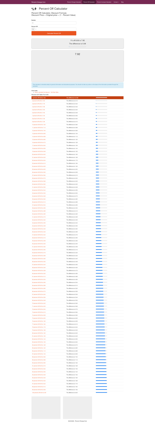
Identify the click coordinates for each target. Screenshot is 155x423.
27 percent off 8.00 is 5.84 (38, 175)
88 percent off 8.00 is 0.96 (38, 357)
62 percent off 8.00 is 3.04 (38, 279)
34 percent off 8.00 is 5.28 (38, 196)
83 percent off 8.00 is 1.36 (38, 342)
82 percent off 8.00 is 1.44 (38, 339)
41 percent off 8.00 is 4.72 (38, 217)
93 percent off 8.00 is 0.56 (38, 372)
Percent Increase (104, 2)
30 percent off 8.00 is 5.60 (38, 184)
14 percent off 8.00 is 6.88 (38, 136)
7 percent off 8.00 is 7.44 (38, 115)
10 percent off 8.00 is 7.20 (38, 124)
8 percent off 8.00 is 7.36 (38, 118)
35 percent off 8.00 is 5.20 (38, 199)
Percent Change (74, 2)
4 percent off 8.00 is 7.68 (38, 106)
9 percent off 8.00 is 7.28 (38, 121)
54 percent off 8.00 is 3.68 (38, 255)
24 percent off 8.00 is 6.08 (38, 166)
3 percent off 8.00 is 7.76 (38, 103)
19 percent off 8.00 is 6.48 (38, 151)
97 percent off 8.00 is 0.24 (38, 383)
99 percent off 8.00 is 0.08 (38, 389)
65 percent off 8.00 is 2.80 (38, 288)
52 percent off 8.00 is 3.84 (38, 249)
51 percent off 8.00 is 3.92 (38, 246)
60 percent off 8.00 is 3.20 (38, 273)
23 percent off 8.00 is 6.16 (38, 163)
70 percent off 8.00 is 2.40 (38, 303)
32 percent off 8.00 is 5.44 (38, 190)
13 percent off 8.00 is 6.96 (38, 133)
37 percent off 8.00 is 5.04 (38, 205)
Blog (122, 2)
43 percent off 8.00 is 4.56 (38, 223)
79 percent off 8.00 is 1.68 (38, 330)
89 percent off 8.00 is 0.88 (38, 360)
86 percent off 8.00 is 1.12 (38, 351)
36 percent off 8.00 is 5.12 (38, 202)
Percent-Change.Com (38, 2)
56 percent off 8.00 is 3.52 (38, 261)
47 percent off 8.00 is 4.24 (38, 235)
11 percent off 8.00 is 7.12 (38, 127)
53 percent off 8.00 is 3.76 (38, 252)
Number (33, 20)
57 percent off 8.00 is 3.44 (38, 264)
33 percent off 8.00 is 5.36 (38, 193)
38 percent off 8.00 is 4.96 (38, 208)
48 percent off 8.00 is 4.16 (38, 238)
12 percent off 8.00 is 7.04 (38, 130)
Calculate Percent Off (54, 33)
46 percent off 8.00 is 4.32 (38, 232)
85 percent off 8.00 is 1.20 (38, 348)
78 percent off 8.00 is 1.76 (38, 327)
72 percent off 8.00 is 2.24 (38, 309)
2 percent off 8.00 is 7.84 (38, 101)
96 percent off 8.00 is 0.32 (38, 380)
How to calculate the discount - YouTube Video (46, 92)
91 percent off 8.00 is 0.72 (38, 366)
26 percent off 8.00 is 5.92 (38, 172)
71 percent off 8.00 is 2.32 (38, 306)
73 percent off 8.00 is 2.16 (38, 312)
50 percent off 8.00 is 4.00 (38, 243)
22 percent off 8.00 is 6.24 (38, 160)
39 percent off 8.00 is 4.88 (38, 211)
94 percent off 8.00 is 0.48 (38, 375)
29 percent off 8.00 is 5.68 (38, 181)
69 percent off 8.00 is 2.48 (38, 300)
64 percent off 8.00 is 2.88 (38, 285)
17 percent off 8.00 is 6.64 (38, 145)
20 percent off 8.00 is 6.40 (38, 154)
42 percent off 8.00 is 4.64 (38, 220)
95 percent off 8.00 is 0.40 (38, 377)
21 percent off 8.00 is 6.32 (38, 157)
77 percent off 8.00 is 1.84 (38, 324)
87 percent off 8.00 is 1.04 (38, 354)
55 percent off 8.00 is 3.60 (38, 258)
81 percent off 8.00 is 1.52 (38, 336)
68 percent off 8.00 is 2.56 (38, 297)
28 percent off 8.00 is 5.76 (38, 178)
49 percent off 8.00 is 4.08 (38, 240)
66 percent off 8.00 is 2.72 (38, 291)
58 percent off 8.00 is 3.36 (38, 267)
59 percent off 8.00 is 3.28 (38, 270)
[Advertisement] (77, 70)
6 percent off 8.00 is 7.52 (38, 112)
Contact (116, 2)
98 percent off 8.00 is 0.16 (38, 386)
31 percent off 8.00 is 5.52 (38, 187)
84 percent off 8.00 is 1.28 (38, 345)
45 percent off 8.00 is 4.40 (38, 229)
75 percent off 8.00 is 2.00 (38, 318)
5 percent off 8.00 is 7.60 (38, 109)
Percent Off (89, 2)
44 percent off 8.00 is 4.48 (38, 226)
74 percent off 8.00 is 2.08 (38, 315)
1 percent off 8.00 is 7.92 (39, 98)
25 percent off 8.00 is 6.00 (38, 169)
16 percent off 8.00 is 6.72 (38, 142)
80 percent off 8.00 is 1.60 (38, 333)
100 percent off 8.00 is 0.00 (39, 392)
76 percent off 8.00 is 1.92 (38, 321)
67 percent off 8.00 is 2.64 (38, 294)
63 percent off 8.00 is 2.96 (38, 282)
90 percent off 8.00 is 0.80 (38, 363)
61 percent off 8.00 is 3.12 (38, 276)
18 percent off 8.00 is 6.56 (38, 148)
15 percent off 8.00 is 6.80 (38, 139)
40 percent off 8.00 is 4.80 (38, 214)
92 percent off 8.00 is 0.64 (38, 369)
